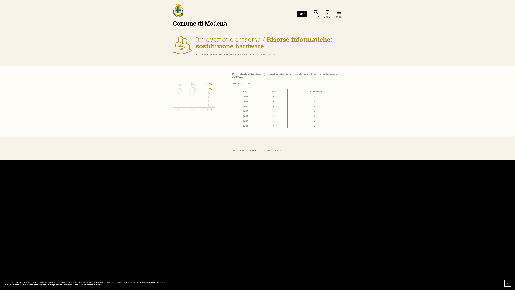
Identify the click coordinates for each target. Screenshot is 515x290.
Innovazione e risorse (228, 39)
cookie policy (163, 282)
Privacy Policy (239, 150)
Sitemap (266, 150)
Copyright (277, 150)
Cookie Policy (254, 150)
